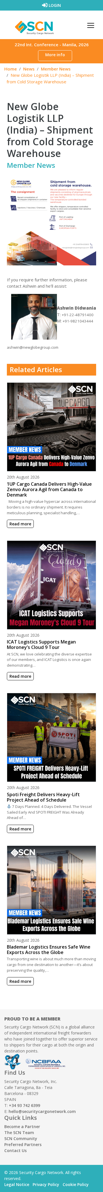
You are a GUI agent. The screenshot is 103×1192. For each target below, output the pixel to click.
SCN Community (20, 1138)
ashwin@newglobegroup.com (32, 347)
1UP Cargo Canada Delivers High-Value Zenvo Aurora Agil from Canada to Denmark (49, 489)
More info (55, 54)
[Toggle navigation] (91, 25)
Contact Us (15, 1150)
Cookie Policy (76, 1184)
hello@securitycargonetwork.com (42, 1111)
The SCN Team (19, 1132)
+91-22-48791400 (78, 314)
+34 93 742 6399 (24, 1105)
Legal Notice (16, 1184)
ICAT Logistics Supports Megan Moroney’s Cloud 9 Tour (41, 644)
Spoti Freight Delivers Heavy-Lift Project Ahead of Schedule (43, 797)
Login (54, 5)
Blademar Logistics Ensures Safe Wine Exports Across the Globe (48, 949)
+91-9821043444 (78, 321)
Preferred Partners (22, 1144)
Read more (20, 524)
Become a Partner (22, 1126)
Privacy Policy (46, 1184)
